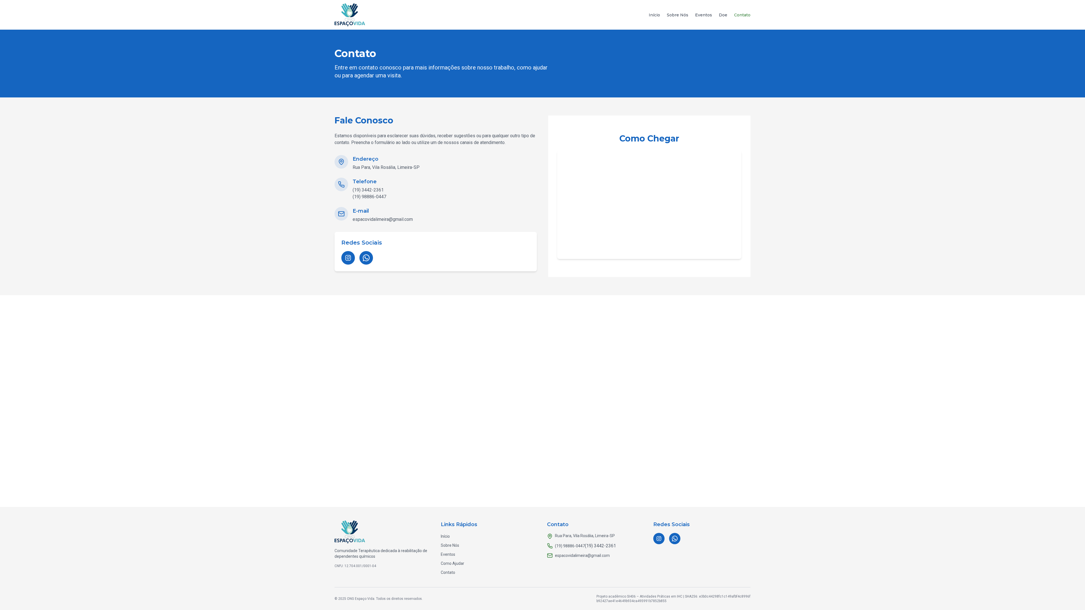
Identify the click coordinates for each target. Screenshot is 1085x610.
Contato (742, 15)
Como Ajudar (452, 563)
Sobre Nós (677, 15)
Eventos (703, 15)
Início (654, 15)
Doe (723, 15)
